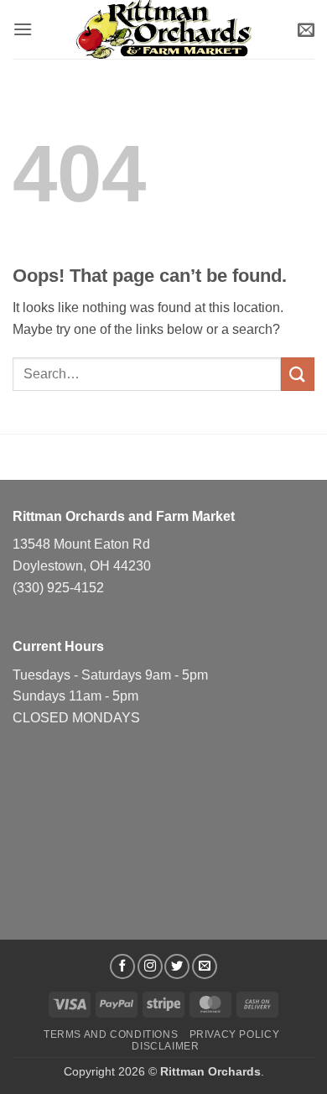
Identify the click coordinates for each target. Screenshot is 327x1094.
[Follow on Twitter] (176, 966)
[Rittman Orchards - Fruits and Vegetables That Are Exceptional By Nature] (163, 29)
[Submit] (297, 373)
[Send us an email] (204, 966)
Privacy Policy (234, 1034)
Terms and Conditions (111, 1034)
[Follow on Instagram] (150, 966)
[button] (23, 28)
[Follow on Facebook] (122, 966)
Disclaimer (165, 1046)
